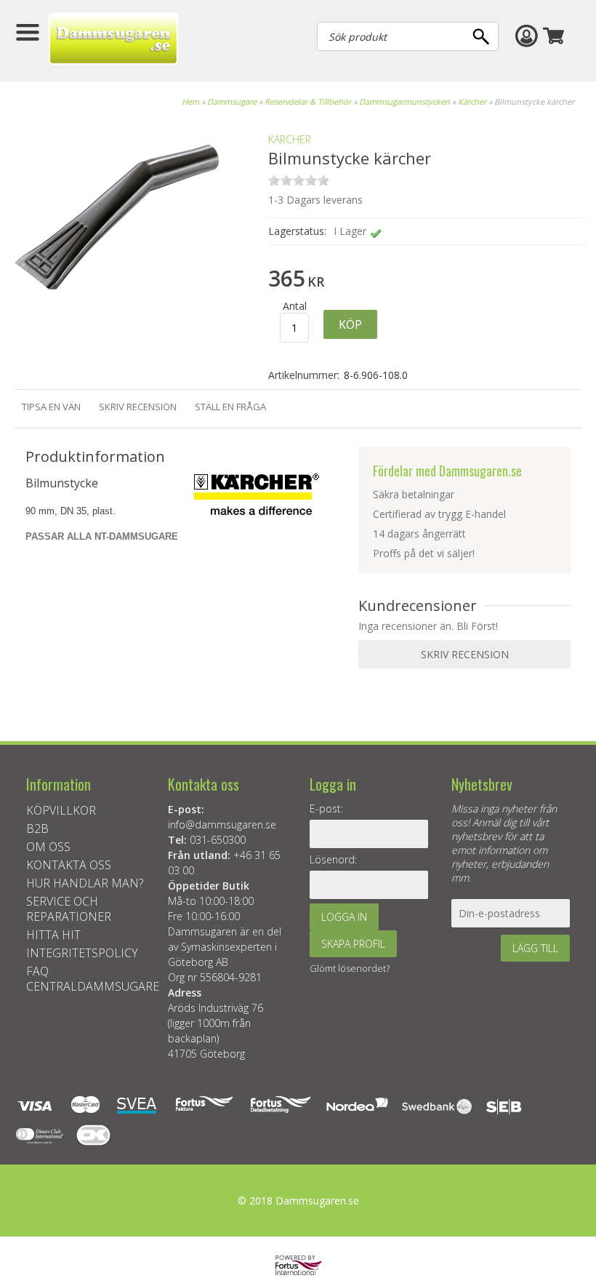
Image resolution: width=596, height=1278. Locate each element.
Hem (190, 101)
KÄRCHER (289, 139)
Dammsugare (232, 101)
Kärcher (472, 101)
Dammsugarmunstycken (404, 101)
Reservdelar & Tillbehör (308, 101)
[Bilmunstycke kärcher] (116, 325)
